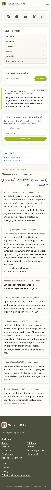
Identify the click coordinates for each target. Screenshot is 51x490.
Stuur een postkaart (36, 450)
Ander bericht (39, 91)
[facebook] (17, 17)
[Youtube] (25, 17)
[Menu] (47, 4)
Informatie (6, 450)
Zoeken (40, 78)
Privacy (4, 471)
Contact (5, 467)
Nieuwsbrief (32, 454)
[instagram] (8, 17)
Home (5, 169)
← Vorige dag (8, 180)
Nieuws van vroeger (12, 157)
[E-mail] (43, 17)
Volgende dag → (39, 180)
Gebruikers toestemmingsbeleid (16, 475)
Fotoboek (31, 443)
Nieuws (4, 443)
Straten (30, 446)
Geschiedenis (7, 454)
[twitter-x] (34, 17)
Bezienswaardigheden (11, 457)
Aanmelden (25, 138)
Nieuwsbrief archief (12, 160)
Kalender (5, 446)
